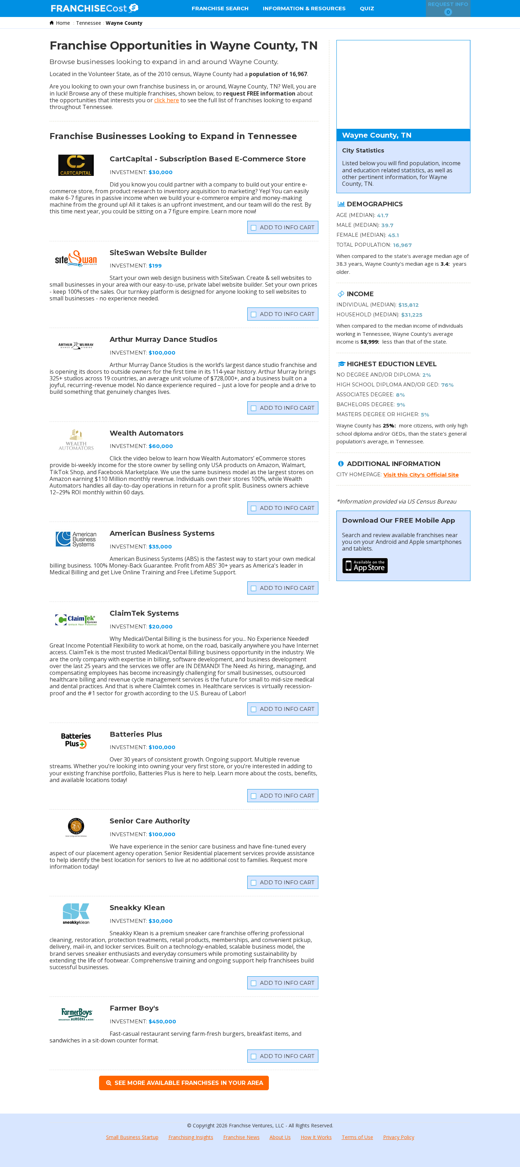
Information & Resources (304, 8)
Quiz (367, 8)
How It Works (316, 1137)
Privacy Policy (398, 1137)
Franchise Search (220, 8)
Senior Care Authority (150, 821)
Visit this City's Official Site (421, 474)
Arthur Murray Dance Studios (164, 339)
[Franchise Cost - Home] (95, 8)
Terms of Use (357, 1137)
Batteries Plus (136, 734)
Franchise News (241, 1137)
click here (166, 100)
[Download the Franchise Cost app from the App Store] (365, 571)
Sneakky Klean (137, 907)
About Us (280, 1137)
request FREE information (259, 93)
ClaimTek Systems (144, 613)
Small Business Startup (132, 1137)
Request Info (448, 8)
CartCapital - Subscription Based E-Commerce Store (208, 159)
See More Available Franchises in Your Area (188, 1083)
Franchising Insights (190, 1137)
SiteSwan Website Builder (158, 252)
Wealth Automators (147, 433)
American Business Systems (162, 533)
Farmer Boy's (134, 1008)
